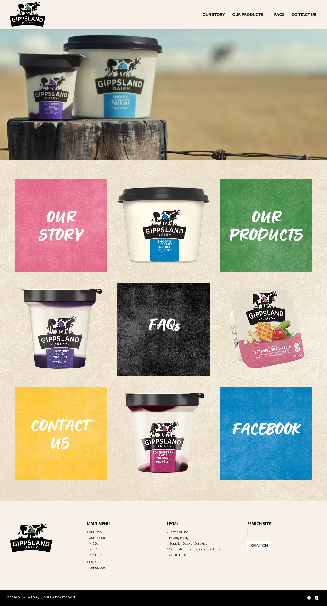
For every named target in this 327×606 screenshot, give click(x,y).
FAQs (279, 14)
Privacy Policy (179, 538)
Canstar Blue (178, 555)
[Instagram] (316, 598)
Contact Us (304, 14)
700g (95, 549)
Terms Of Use (178, 532)
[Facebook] (309, 598)
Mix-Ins (97, 555)
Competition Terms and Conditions (194, 549)
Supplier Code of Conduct (188, 543)
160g (95, 543)
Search (259, 545)
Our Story (214, 14)
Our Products (98, 538)
